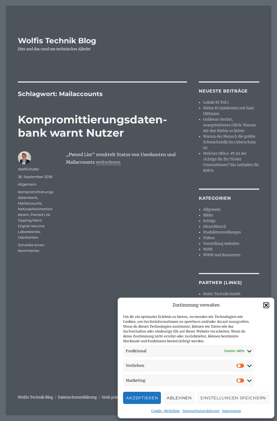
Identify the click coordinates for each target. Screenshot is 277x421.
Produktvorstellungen (222, 232)
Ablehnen (179, 397)
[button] (266, 305)
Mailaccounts (29, 203)
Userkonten (28, 237)
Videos (209, 238)
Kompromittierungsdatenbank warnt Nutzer (92, 126)
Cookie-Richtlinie (165, 411)
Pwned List (40, 214)
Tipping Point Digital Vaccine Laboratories (31, 226)
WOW (208, 249)
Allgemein (27, 184)
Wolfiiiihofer (28, 169)
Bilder (208, 215)
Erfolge (209, 221)
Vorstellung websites (221, 243)
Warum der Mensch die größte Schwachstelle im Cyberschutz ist (229, 142)
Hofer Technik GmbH (221, 294)
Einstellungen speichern (233, 397)
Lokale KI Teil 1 (216, 102)
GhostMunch (214, 226)
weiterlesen (108, 162)
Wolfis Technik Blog (57, 40)
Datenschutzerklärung (201, 411)
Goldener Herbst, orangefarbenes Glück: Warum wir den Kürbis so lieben (229, 125)
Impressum (231, 411)
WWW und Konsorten (221, 255)
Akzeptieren (142, 397)
